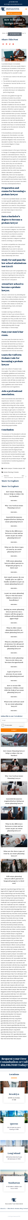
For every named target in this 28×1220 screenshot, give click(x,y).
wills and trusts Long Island (14, 980)
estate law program (17, 301)
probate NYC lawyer (11, 949)
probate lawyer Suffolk (16, 943)
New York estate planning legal (10, 909)
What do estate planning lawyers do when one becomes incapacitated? (14, 660)
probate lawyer (15, 199)
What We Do (11, 1208)
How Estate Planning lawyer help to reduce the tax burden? (14, 494)
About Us (3, 1208)
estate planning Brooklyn (8, 1005)
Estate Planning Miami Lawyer (16, 992)
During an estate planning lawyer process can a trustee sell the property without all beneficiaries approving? (14, 614)
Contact (25, 1208)
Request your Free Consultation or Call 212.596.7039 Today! (14, 1062)
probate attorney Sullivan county (15, 927)
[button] (26, 9)
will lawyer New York (11, 974)
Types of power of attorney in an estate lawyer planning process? (14, 674)
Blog (21, 1208)
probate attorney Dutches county (11, 913)
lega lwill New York (18, 889)
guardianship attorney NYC (9, 1023)
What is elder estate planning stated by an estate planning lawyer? (14, 630)
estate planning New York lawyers (11, 1014)
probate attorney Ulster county (10, 929)
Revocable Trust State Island (14, 1204)
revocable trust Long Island (14, 956)
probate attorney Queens (9, 922)
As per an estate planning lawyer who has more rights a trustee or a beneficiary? (14, 596)
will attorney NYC (20, 967)
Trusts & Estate (12, 8)
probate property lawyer (8, 954)
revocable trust (10, 963)
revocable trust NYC (10, 960)
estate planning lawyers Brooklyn (16, 1003)
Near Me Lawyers (16, 1039)
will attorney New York (7, 967)
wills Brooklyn (13, 987)
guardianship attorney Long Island (11, 1018)
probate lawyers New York (14, 938)
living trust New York (17, 896)
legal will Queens (14, 891)
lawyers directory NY (7, 958)
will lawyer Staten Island (19, 976)
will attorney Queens (7, 969)
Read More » (14, 500)
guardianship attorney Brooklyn (10, 1016)
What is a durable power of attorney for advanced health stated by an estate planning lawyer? (14, 645)
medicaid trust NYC (12, 905)
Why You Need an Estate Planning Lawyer (14, 507)
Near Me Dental (5, 1039)
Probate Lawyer (17, 468)
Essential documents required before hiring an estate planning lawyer (14, 519)
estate (14, 68)
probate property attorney (14, 951)
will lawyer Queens (6, 976)
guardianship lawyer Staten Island (16, 1036)
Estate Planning (8, 472)
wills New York (15, 994)
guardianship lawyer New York (10, 1032)
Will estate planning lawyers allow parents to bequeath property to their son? (14, 564)
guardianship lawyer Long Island (10, 1030)
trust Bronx (19, 963)
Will (24, 468)
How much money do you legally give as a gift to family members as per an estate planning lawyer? (14, 580)
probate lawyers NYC (7, 940)
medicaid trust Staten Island (17, 907)
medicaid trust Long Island (9, 902)
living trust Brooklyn (15, 893)
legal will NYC (5, 891)
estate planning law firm (12, 9)
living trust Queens (12, 898)
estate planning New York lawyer (16, 1012)
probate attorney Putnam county (15, 920)
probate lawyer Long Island (13, 934)
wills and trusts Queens (8, 985)
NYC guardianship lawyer (18, 911)
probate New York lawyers (9, 998)
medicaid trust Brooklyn (16, 900)
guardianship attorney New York (10, 1021)
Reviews (17, 1208)
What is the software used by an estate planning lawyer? (14, 704)
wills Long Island (5, 994)
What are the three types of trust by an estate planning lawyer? (14, 549)
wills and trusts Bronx (7, 978)
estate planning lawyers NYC (13, 996)
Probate (16, 472)
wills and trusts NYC (19, 983)
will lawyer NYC (21, 974)
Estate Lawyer (8, 468)
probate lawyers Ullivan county (10, 945)
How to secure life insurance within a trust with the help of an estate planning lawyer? (14, 689)
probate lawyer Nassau (8, 936)
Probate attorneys (7, 137)
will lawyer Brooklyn (11, 972)
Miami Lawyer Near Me (15, 989)
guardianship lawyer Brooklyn (18, 1027)
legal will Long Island (7, 889)
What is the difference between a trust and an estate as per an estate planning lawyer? (14, 534)
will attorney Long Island (19, 965)
